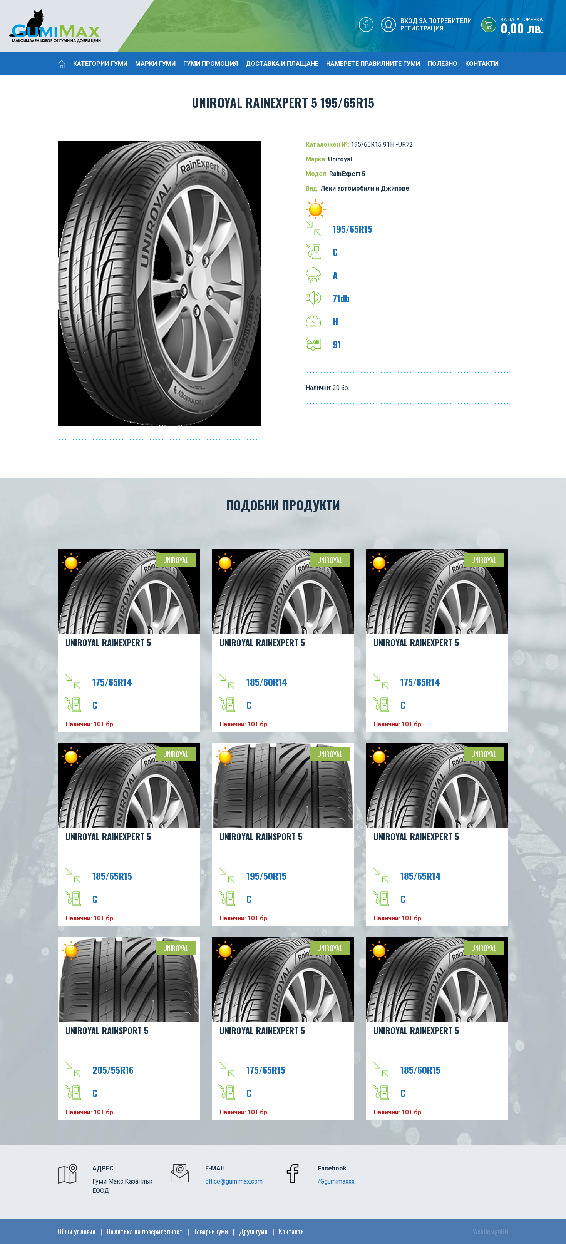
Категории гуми (100, 63)
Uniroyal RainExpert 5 (108, 642)
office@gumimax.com (234, 1181)
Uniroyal (176, 560)
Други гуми (253, 1231)
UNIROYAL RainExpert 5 (416, 642)
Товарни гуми (211, 1231)
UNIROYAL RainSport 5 (260, 836)
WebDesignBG (490, 1231)
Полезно (442, 63)
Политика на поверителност (145, 1231)
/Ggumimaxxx (336, 1181)
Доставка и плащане (282, 63)
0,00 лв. (522, 26)
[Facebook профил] (366, 26)
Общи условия (76, 1231)
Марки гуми (155, 63)
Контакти (481, 63)
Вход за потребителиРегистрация (436, 24)
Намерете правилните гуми (373, 63)
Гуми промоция (210, 63)
